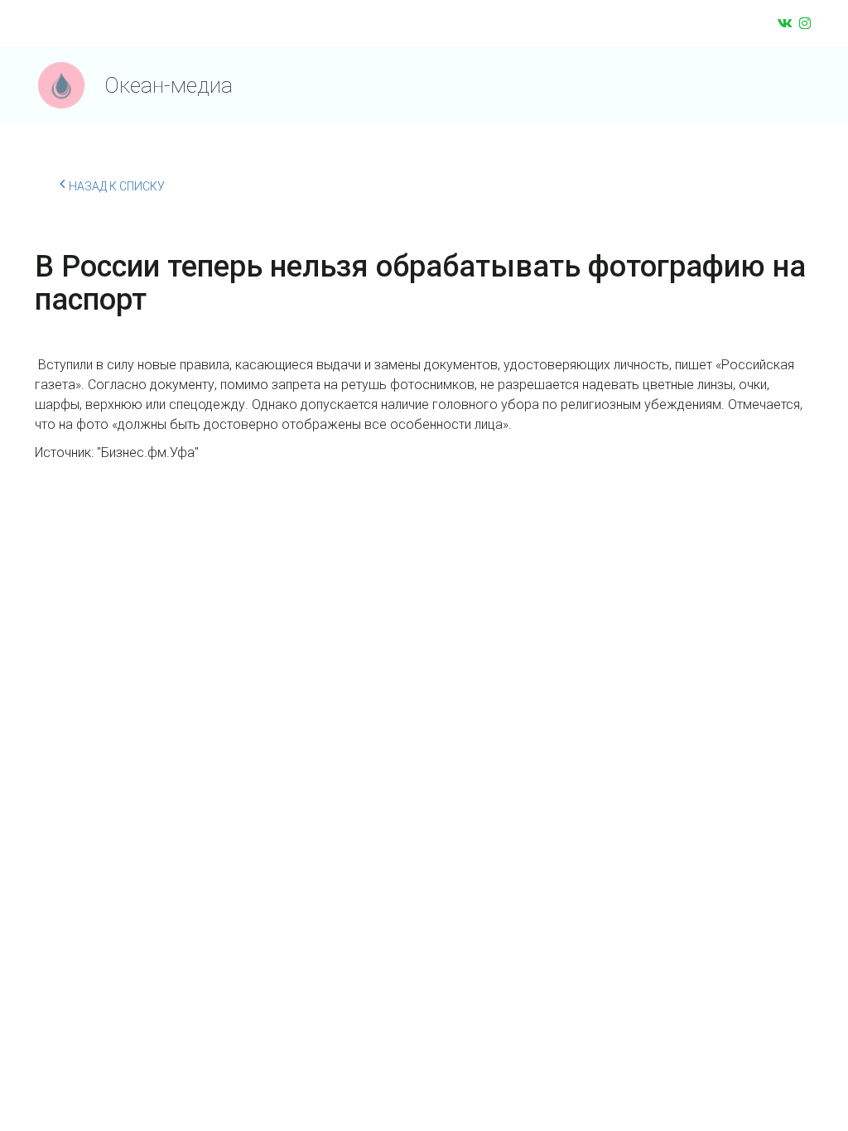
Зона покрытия (700, 85)
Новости (404, 85)
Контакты (589, 85)
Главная (316, 85)
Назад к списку (117, 186)
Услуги (489, 85)
